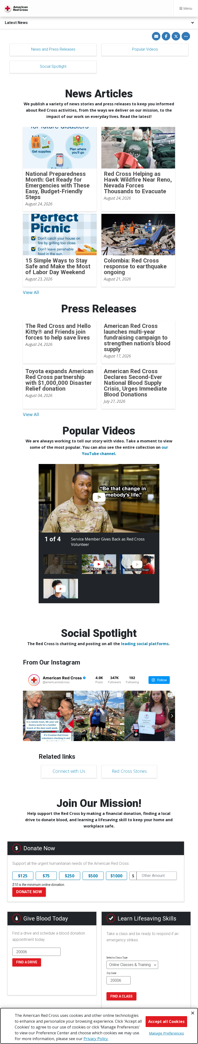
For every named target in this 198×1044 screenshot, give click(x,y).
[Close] (192, 1013)
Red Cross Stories (129, 771)
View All (31, 292)
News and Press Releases (53, 49)
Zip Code (111, 973)
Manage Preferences (166, 1033)
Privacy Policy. (96, 1038)
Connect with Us (69, 771)
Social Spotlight (53, 66)
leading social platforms (145, 643)
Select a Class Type (116, 957)
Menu (187, 8)
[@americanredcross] (34, 680)
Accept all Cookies (166, 1021)
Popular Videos (145, 49)
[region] (99, 1026)
